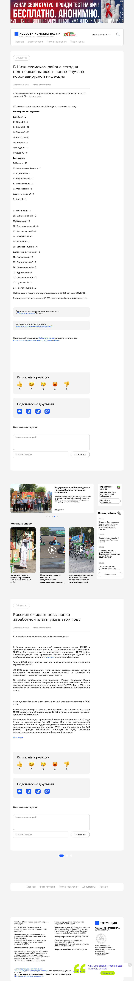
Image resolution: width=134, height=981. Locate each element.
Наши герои (77, 41)
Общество (21, 57)
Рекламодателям (57, 41)
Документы (89, 886)
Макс (57, 340)
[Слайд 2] (49, 516)
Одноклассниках (34, 340)
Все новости (110, 574)
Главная (19, 41)
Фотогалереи (35, 41)
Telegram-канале (26, 313)
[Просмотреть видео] (23, 550)
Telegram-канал (47, 338)
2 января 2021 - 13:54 (21, 84)
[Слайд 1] (46, 516)
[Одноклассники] (28, 411)
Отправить (80, 454)
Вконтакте (18, 340)
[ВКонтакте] (19, 411)
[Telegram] (38, 411)
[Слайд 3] (52, 516)
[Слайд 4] (54, 516)
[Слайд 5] (57, 516)
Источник (18, 737)
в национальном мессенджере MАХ (34, 326)
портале (50, 657)
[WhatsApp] (47, 411)
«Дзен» (48, 340)
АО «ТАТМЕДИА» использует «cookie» (31, 970)
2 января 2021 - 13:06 (21, 627)
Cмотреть (107, 973)
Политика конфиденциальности (29, 976)
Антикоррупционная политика (28, 969)
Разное (103, 886)
